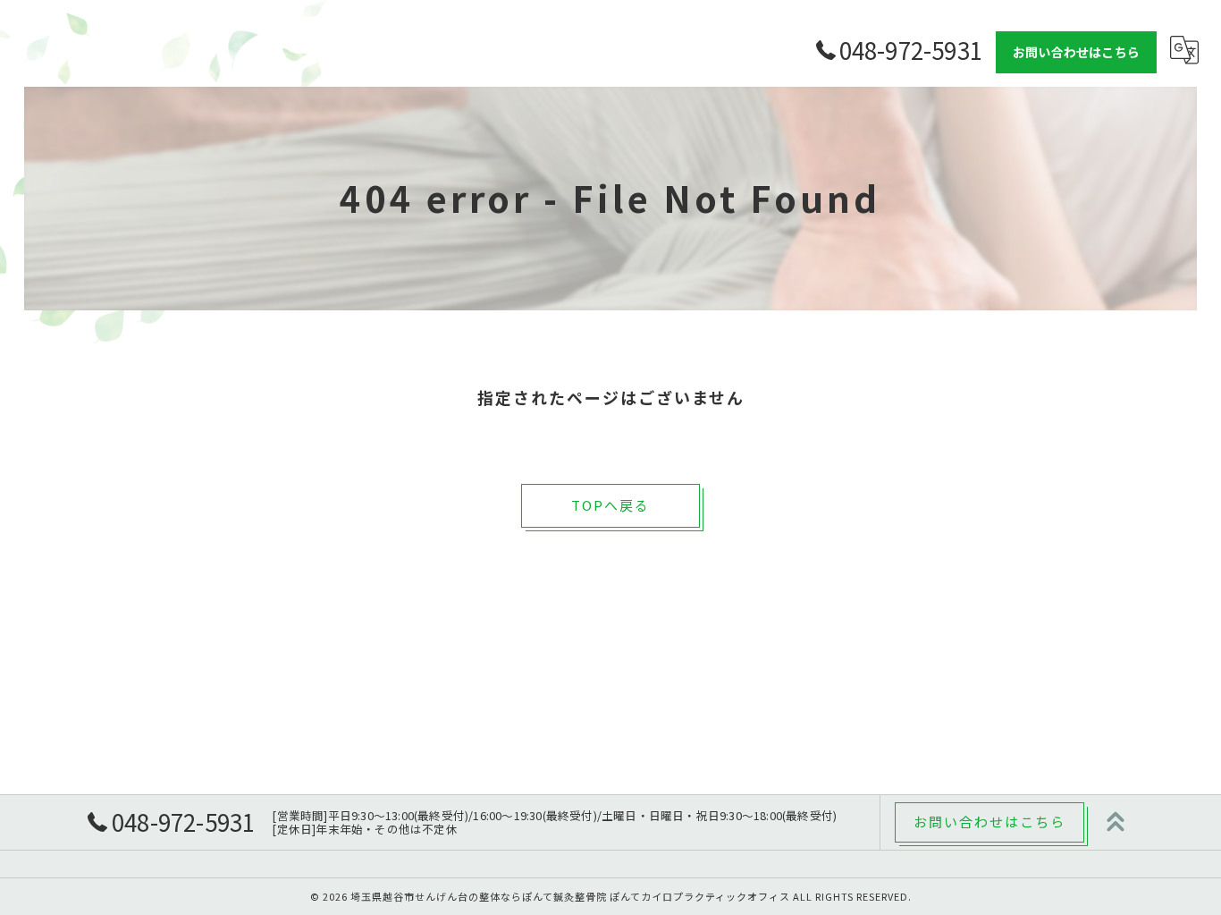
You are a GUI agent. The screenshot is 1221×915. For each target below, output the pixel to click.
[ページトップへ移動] (1115, 822)
